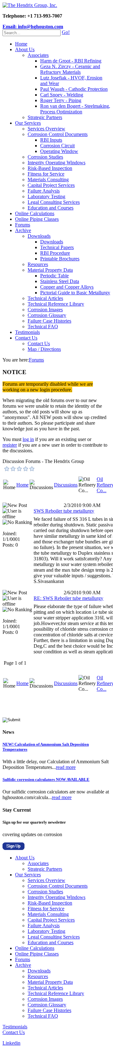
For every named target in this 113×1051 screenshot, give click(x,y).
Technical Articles (45, 298)
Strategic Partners (45, 117)
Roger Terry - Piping (60, 100)
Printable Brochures (59, 258)
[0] (7, 468)
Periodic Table (54, 275)
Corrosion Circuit (57, 145)
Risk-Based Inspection (50, 168)
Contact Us (26, 337)
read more (66, 767)
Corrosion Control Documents (58, 134)
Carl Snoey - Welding (61, 94)
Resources (38, 264)
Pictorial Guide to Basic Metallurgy (75, 292)
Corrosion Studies (45, 157)
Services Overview (46, 128)
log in (28, 439)
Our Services (28, 123)
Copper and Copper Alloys (67, 287)
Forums (22, 224)
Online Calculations (34, 213)
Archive (23, 230)
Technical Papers (57, 247)
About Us (25, 49)
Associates (38, 55)
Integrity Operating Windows (56, 162)
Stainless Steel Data (59, 281)
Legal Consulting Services (54, 202)
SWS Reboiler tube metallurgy (64, 511)
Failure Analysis (44, 190)
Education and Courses (50, 207)
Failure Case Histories (49, 321)
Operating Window (59, 151)
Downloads (39, 236)
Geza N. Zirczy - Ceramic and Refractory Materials (70, 69)
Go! (66, 32)
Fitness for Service (46, 174)
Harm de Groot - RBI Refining (70, 60)
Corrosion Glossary (47, 315)
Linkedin (11, 1043)
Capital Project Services (51, 185)
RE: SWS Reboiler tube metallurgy (68, 598)
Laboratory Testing (46, 196)
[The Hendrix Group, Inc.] (30, 5)
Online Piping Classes (37, 219)
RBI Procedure (55, 253)
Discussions (66, 484)
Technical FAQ (43, 326)
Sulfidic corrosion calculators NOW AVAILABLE (46, 779)
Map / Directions (44, 349)
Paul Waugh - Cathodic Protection (74, 89)
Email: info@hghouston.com (33, 26)
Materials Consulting (48, 179)
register (10, 445)
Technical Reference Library (56, 304)
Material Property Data (50, 270)
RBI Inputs (51, 140)
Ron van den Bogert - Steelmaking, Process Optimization (75, 108)
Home (21, 43)
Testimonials (27, 332)
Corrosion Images (45, 309)
